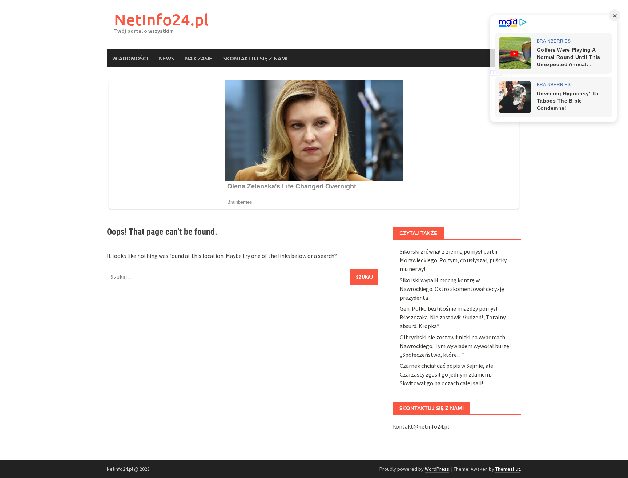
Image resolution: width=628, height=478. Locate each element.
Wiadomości (130, 58)
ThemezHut (507, 469)
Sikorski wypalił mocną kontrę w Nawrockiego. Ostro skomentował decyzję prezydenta (452, 288)
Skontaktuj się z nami (255, 58)
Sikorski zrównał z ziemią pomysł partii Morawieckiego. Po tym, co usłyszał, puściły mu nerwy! (453, 260)
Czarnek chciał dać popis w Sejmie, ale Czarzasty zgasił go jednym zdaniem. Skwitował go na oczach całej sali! (446, 374)
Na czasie (198, 58)
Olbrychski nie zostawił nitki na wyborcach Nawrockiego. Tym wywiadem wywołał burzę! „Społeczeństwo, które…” (455, 346)
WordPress (437, 469)
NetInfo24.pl (161, 19)
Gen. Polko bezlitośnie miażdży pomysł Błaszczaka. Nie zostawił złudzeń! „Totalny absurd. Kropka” (453, 317)
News (166, 58)
